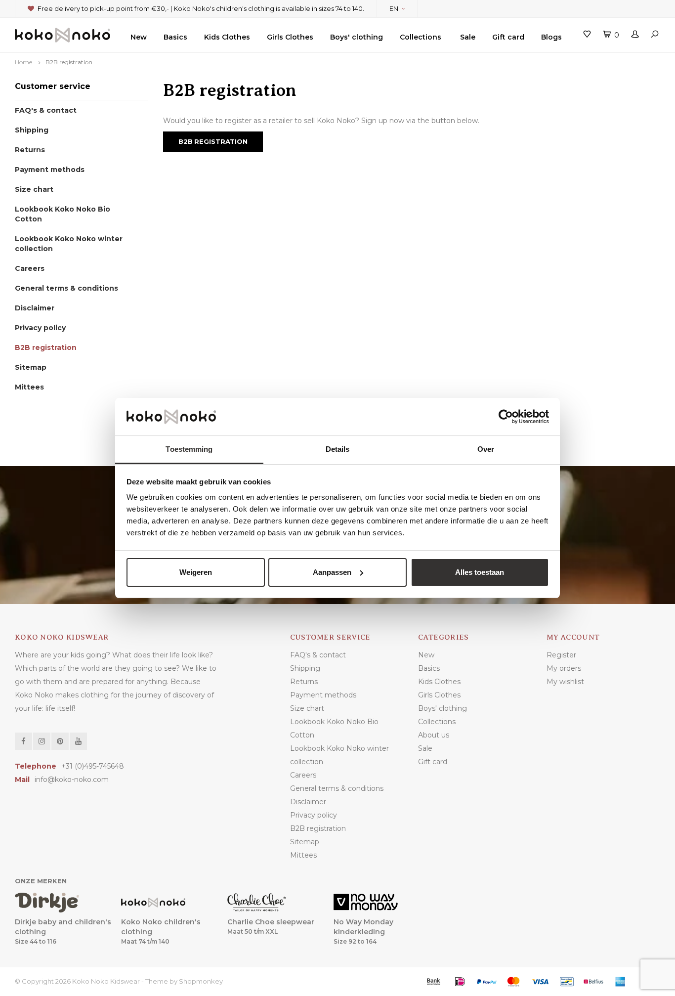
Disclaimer (34, 307)
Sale (467, 37)
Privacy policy (40, 327)
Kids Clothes (227, 37)
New (138, 37)
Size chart (34, 189)
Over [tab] (485, 449)
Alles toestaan (479, 572)
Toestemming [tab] (189, 449)
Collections (420, 37)
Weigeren (195, 572)
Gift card (508, 37)
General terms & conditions (66, 288)
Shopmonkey (201, 981)
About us (433, 735)
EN (393, 8)
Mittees (29, 387)
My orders (564, 668)
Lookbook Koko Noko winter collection (69, 243)
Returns (30, 149)
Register (561, 654)
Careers (29, 268)
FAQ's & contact (46, 110)
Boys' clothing (356, 37)
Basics (175, 37)
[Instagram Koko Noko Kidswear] (41, 741)
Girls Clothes (290, 37)
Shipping (31, 130)
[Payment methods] (433, 981)
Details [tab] (338, 449)
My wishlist (565, 681)
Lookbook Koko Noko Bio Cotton (62, 214)
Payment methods (49, 169)
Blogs (551, 37)
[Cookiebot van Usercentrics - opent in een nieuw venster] (506, 416)
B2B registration (68, 62)
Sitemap (30, 367)
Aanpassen (332, 572)
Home (23, 62)
